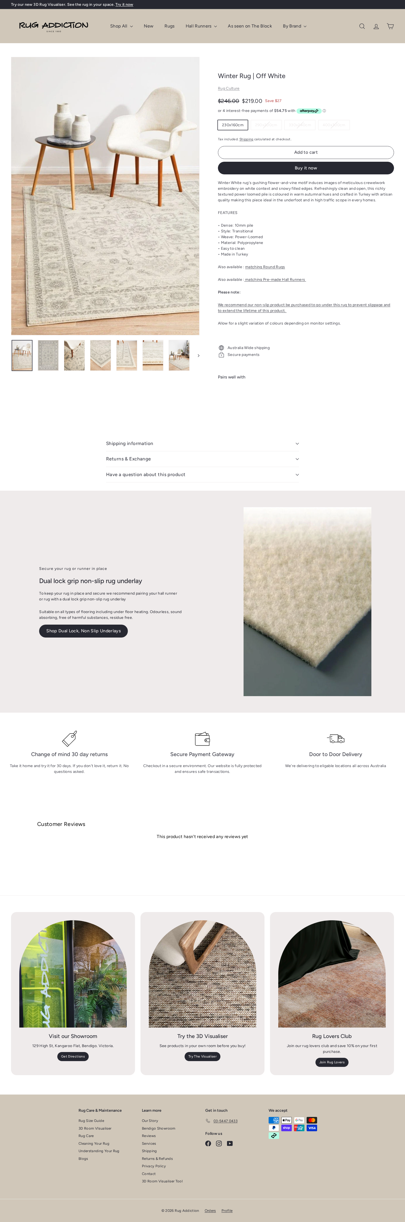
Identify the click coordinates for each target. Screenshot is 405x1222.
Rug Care (86, 1136)
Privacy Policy (154, 1166)
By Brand (292, 26)
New (148, 26)
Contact (149, 1174)
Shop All (119, 26)
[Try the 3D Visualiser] (202, 974)
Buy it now (306, 168)
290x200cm (268, 126)
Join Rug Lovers (332, 1062)
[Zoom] (105, 196)
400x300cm (336, 126)
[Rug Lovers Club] (332, 974)
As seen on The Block (250, 26)
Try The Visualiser (202, 1056)
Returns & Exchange (128, 459)
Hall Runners (199, 26)
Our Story (150, 1121)
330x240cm (302, 126)
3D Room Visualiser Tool (162, 1181)
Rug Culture (229, 88)
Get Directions (73, 1056)
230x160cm (233, 125)
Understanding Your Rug (99, 1151)
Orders (210, 1211)
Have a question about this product (145, 474)
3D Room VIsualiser (95, 1128)
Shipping (246, 139)
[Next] (196, 355)
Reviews (149, 1136)
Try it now (124, 4)
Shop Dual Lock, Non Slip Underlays (83, 630)
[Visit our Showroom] (73, 974)
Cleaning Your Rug (94, 1143)
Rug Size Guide (91, 1121)
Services (149, 1143)
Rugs (169, 26)
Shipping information (129, 443)
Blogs (83, 1159)
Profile (227, 1211)
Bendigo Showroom (158, 1128)
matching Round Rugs (265, 267)
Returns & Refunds (157, 1159)
